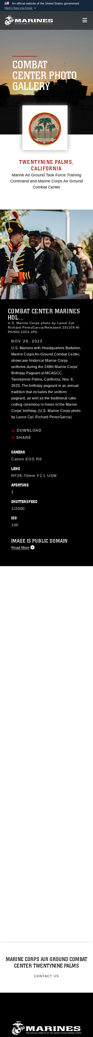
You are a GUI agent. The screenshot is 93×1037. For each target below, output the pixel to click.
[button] (21, 8)
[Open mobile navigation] (84, 20)
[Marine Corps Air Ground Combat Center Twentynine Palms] (29, 20)
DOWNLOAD (28, 430)
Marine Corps (46, 1028)
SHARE (23, 437)
